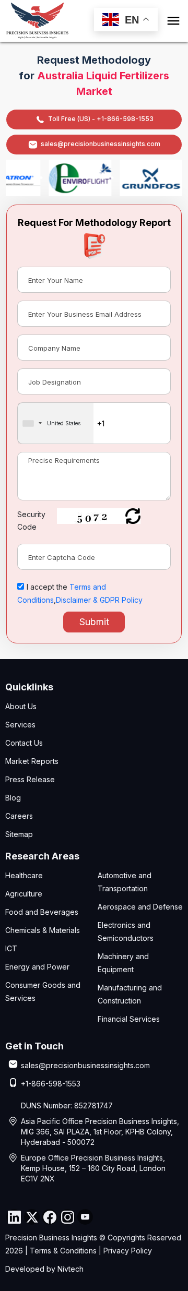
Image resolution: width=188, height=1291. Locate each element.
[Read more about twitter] (32, 1217)
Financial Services (129, 1018)
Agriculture (23, 893)
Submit (94, 621)
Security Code (31, 520)
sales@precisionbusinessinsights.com (100, 144)
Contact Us (24, 742)
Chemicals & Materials (42, 930)
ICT (11, 948)
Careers (19, 815)
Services (20, 724)
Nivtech (70, 1268)
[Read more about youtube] (85, 1217)
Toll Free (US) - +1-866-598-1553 (101, 119)
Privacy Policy (127, 1250)
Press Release (30, 779)
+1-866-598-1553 (50, 1083)
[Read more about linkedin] (14, 1217)
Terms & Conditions (63, 1250)
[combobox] (55, 423)
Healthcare (24, 875)
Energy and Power (37, 966)
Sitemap (19, 834)
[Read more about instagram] (67, 1217)
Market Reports (31, 761)
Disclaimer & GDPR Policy (99, 599)
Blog (13, 797)
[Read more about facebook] (49, 1217)
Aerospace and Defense (140, 906)
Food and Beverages (41, 911)
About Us (21, 706)
